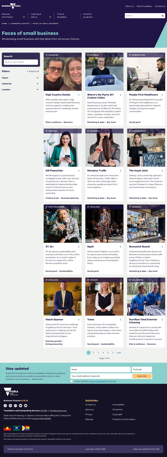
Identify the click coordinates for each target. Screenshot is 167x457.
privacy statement (97, 381)
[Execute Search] (162, 15)
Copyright (117, 414)
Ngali (90, 246)
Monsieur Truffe (96, 170)
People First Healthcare (143, 94)
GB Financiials (54, 170)
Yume (90, 319)
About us (89, 409)
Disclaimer (118, 409)
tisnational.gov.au (58, 410)
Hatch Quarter (54, 319)
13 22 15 (24, 400)
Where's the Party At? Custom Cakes (100, 96)
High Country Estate (58, 94)
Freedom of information (124, 419)
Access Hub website (41, 418)
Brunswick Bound (139, 246)
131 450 (43, 410)
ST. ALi (50, 246)
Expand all (34, 71)
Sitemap (89, 419)
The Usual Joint (138, 170)
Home (4, 24)
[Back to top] (160, 411)
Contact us (90, 404)
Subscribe (142, 376)
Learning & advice (20, 24)
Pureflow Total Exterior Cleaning (143, 321)
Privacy (88, 414)
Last (119, 352)
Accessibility (118, 404)
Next (113, 352)
